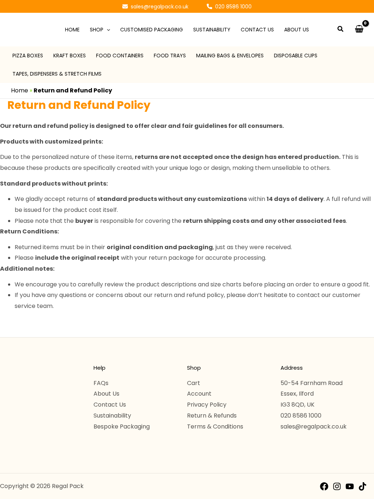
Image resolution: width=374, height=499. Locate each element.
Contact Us (110, 404)
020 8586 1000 (300, 415)
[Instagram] (337, 486)
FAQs (101, 383)
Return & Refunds (212, 415)
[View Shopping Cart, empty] (359, 29)
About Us (106, 393)
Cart (193, 383)
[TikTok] (362, 486)
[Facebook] (324, 486)
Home (19, 90)
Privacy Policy (206, 404)
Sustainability (112, 415)
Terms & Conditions (215, 426)
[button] (155, 6)
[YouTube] (350, 486)
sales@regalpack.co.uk (313, 426)
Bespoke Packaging (122, 426)
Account (199, 393)
